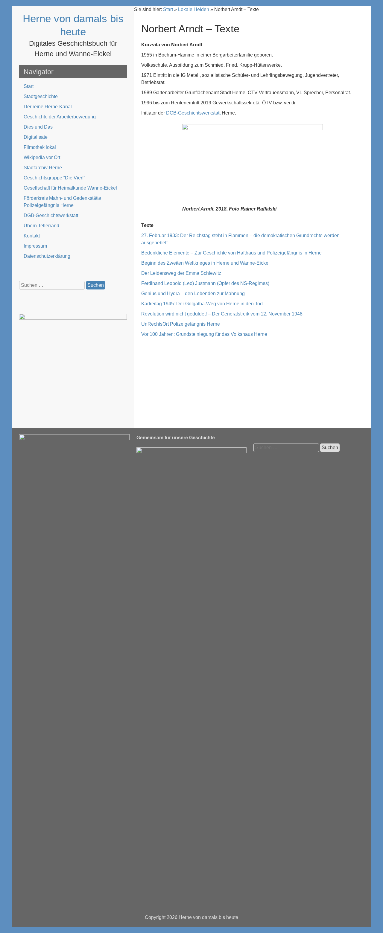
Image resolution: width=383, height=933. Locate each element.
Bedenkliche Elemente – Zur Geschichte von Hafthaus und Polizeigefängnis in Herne (231, 252)
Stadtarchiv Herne (43, 167)
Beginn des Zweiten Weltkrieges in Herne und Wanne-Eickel (205, 263)
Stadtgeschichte (41, 96)
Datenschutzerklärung (47, 256)
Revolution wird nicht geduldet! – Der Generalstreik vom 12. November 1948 (222, 313)
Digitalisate (36, 137)
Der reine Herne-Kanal (48, 106)
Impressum (35, 246)
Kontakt (32, 235)
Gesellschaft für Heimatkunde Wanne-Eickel (70, 187)
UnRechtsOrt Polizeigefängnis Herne (180, 324)
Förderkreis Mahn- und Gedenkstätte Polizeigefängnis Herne (62, 202)
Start (29, 86)
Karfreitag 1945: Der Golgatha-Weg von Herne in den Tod (202, 303)
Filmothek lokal (40, 147)
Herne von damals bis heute (208, 917)
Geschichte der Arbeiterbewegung (60, 116)
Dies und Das (38, 126)
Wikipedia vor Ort (42, 157)
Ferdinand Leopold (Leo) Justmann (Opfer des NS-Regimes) (205, 283)
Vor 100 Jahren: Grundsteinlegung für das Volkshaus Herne (204, 334)
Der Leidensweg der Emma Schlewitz (181, 273)
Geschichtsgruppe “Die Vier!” (54, 177)
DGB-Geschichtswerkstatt (51, 215)
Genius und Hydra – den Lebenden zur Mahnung (193, 293)
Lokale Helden (193, 9)
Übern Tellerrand (41, 225)
